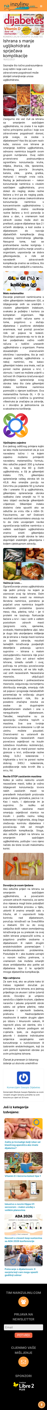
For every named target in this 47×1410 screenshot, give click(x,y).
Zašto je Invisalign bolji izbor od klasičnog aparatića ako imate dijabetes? (22, 1145)
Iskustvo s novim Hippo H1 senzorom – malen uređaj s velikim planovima (20, 1207)
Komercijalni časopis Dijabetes (23, 36)
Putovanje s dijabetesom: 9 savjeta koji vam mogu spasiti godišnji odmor (21, 1272)
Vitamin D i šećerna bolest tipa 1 (23, 1176)
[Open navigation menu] (41, 6)
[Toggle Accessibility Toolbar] (41, 1404)
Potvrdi (23, 1335)
